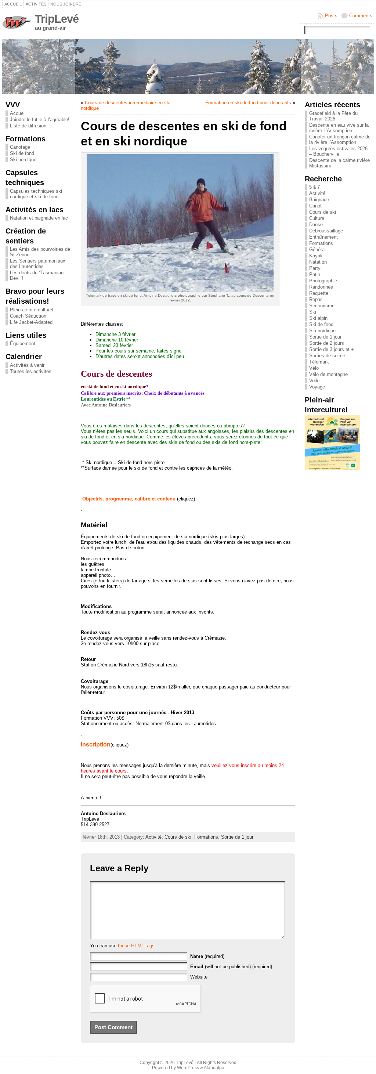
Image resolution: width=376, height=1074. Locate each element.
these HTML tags (136, 945)
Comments (360, 15)
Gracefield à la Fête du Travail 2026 (333, 116)
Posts (331, 15)
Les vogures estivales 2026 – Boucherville (338, 151)
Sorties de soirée (327, 355)
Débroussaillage (326, 231)
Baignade (319, 199)
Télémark (319, 362)
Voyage (317, 387)
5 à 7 (314, 187)
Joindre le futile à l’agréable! (39, 119)
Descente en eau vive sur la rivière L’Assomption (339, 127)
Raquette (318, 293)
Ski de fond (22, 153)
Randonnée (321, 287)
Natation (318, 262)
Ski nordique (23, 159)
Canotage (20, 147)
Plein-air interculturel (31, 309)
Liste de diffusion (28, 126)
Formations (321, 243)
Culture (316, 218)
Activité (317, 193)
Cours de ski (322, 212)
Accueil (18, 113)
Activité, (154, 837)
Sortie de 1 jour (237, 837)
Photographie (323, 280)
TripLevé (57, 18)
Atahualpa (214, 1067)
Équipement (22, 343)
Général (317, 249)
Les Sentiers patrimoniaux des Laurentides (37, 263)
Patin (314, 274)
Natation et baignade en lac (39, 218)
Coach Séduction (28, 316)
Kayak (316, 255)
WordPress (188, 1067)
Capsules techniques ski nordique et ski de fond (36, 193)
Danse (316, 224)
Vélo (314, 368)
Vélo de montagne (328, 374)
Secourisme (322, 305)
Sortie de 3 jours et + (331, 349)
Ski (312, 312)
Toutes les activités (30, 371)
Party (315, 268)
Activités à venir (27, 365)
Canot (315, 206)
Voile (314, 380)
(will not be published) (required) (231, 966)
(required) (207, 956)
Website (198, 977)
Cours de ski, (179, 837)
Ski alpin (318, 318)
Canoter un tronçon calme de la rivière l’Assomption (339, 139)
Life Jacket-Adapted (31, 322)
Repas (316, 299)
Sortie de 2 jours (326, 343)
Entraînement (323, 237)
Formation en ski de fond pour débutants (248, 102)
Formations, (207, 837)
